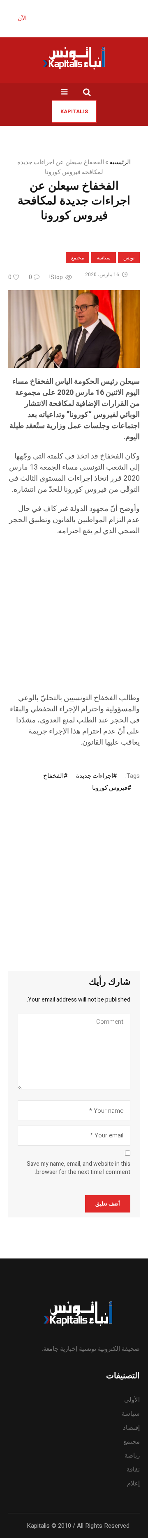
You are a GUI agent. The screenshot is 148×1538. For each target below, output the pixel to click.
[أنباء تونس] (74, 58)
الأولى (132, 1399)
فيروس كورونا (109, 787)
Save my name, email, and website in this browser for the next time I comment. (78, 1168)
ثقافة (133, 1469)
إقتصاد (131, 1427)
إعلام (133, 1483)
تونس (128, 257)
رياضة (132, 1455)
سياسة (104, 257)
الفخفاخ (53, 775)
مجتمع (77, 257)
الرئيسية (120, 162)
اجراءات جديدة (94, 775)
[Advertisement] (74, 618)
